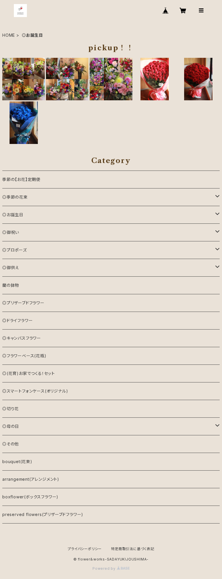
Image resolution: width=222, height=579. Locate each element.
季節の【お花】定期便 (21, 179)
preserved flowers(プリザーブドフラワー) (42, 514)
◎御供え (10, 267)
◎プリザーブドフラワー (23, 302)
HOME (8, 35)
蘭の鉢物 (10, 285)
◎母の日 (10, 426)
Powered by (104, 568)
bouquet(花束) (17, 461)
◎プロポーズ (14, 249)
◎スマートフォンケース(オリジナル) (35, 391)
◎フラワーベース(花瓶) (24, 355)
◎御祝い (10, 232)
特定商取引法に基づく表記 (132, 549)
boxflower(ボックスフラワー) (30, 496)
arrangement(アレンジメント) (30, 479)
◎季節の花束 (15, 197)
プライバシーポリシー (85, 549)
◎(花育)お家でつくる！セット (28, 373)
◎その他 (10, 443)
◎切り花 (10, 408)
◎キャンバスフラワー (21, 338)
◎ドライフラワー (17, 320)
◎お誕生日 (12, 214)
